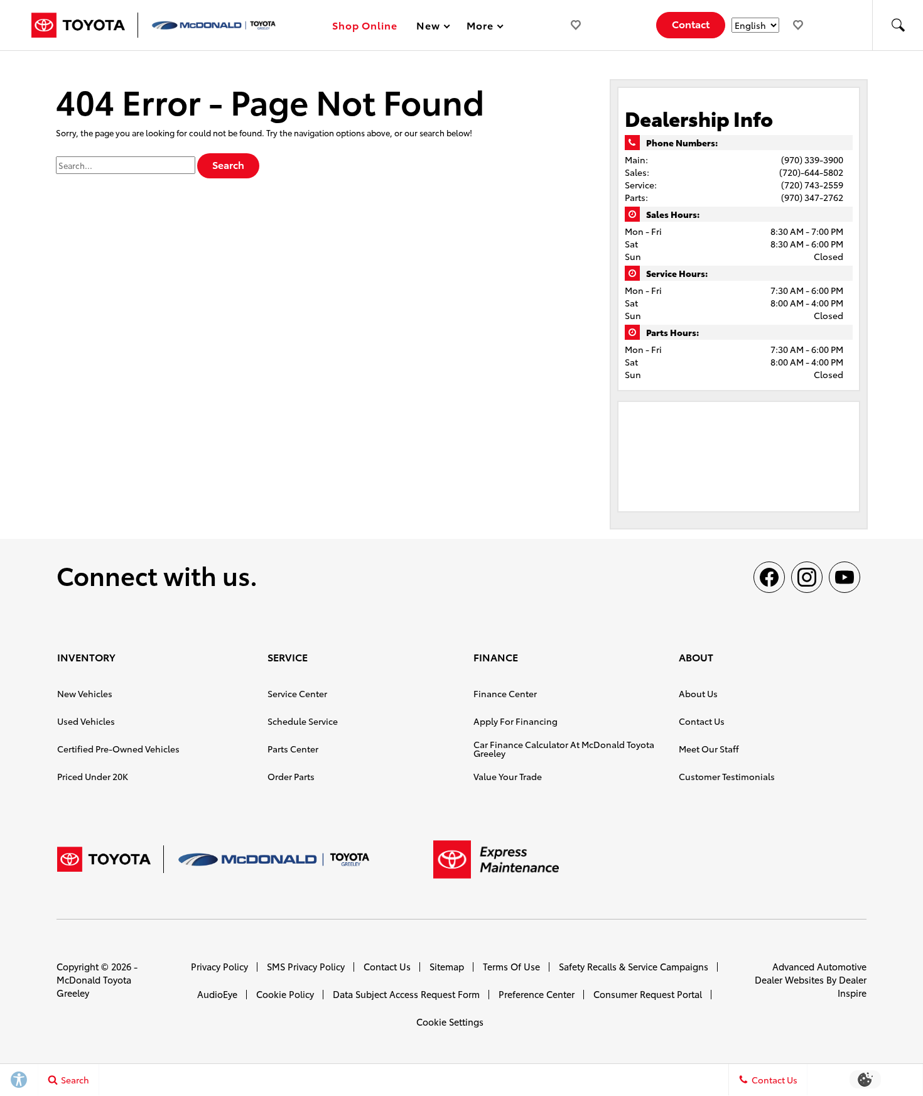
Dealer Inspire (852, 986)
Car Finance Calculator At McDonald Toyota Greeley (563, 748)
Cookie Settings (449, 1021)
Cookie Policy (285, 994)
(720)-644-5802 (811, 172)
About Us (698, 693)
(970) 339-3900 (812, 159)
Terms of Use (511, 966)
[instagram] (807, 577)
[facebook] (769, 577)
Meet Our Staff (709, 748)
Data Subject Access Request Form (406, 994)
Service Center (297, 693)
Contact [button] (691, 23)
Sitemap (446, 966)
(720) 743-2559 (812, 184)
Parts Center (292, 748)
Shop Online (365, 25)
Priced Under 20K (92, 776)
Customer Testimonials (727, 776)
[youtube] (844, 577)
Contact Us (702, 721)
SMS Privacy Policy (306, 966)
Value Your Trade (507, 776)
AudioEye (217, 994)
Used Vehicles (86, 721)
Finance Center (505, 693)
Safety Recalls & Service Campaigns (633, 966)
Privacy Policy (219, 966)
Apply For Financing (515, 721)
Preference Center (537, 994)
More (480, 27)
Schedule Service (302, 721)
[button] (898, 25)
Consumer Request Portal (647, 994)
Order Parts (291, 776)
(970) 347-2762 (812, 197)
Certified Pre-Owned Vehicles (118, 748)
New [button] (430, 27)
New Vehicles (84, 693)
